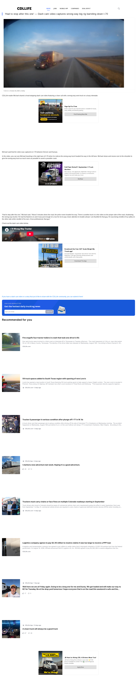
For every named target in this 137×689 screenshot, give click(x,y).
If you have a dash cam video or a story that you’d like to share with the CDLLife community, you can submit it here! (42, 296)
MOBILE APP (64, 8)
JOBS (55, 8)
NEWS (48, 8)
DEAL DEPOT (86, 8)
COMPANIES (75, 8)
